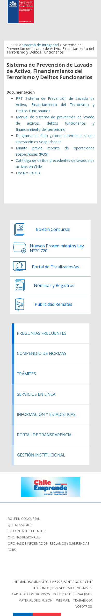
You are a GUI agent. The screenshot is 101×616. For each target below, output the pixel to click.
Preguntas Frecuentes (26, 531)
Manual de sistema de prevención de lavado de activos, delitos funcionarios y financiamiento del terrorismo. (55, 123)
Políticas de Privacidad (72, 594)
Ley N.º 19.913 (28, 172)
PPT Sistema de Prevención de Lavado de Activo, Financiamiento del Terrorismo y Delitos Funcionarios (55, 104)
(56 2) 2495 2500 (61, 588)
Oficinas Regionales (24, 537)
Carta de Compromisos (31, 594)
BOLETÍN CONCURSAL (24, 518)
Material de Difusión (36, 600)
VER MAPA (84, 588)
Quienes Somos (20, 525)
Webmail (63, 600)
